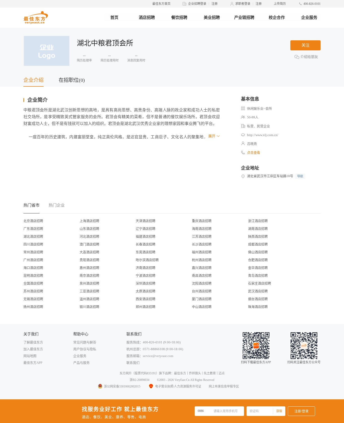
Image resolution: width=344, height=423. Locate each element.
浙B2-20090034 (139, 380)
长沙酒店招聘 (202, 244)
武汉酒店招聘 (258, 291)
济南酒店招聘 (145, 268)
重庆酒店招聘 (202, 221)
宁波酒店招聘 (145, 275)
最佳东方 (180, 373)
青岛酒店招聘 (258, 275)
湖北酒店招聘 (33, 236)
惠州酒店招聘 (89, 268)
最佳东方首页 (161, 4)
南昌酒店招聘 (202, 275)
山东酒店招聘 (89, 229)
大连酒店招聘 (89, 252)
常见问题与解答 (84, 342)
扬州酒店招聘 (33, 307)
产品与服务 (81, 363)
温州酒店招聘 (89, 299)
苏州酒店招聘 (33, 291)
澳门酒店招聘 (89, 244)
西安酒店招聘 (145, 299)
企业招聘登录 (197, 4)
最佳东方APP (32, 363)
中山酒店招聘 (202, 307)
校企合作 (277, 17)
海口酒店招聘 (33, 268)
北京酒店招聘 (33, 221)
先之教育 (210, 373)
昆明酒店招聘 (33, 275)
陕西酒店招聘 (258, 236)
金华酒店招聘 (258, 268)
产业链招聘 (244, 17)
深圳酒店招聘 (145, 283)
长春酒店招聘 (145, 244)
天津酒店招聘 (145, 221)
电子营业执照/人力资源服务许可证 (178, 386)
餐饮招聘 (179, 17)
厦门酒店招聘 (202, 299)
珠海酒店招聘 (258, 307)
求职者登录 (242, 4)
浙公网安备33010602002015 (122, 386)
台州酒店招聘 (202, 291)
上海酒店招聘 (89, 221)
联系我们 (133, 363)
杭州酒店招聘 (202, 260)
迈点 (222, 373)
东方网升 (126, 373)
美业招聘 (212, 17)
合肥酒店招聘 (258, 260)
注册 (215, 4)
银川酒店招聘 (89, 307)
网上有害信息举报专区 (224, 386)
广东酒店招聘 (33, 229)
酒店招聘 (147, 17)
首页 (114, 17)
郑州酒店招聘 (145, 307)
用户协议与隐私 (84, 349)
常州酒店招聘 (33, 252)
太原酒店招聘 (145, 291)
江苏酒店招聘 (202, 236)
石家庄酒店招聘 (259, 283)
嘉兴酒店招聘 (202, 268)
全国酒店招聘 (33, 283)
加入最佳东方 (33, 349)
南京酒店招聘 (89, 275)
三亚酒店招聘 (89, 291)
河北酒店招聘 (89, 236)
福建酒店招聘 (145, 236)
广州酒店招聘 (33, 260)
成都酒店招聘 (258, 244)
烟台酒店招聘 (258, 299)
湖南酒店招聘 (258, 229)
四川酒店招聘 (33, 244)
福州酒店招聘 (202, 252)
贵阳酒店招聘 (89, 260)
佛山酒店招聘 (258, 252)
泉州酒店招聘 (89, 283)
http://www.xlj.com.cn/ (262, 135)
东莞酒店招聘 (145, 252)
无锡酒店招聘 (33, 299)
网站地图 (30, 356)
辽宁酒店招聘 (145, 229)
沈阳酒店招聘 (202, 283)
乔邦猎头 (195, 373)
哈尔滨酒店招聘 (147, 260)
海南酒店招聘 (202, 229)
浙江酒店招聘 (258, 221)
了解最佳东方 (33, 342)
